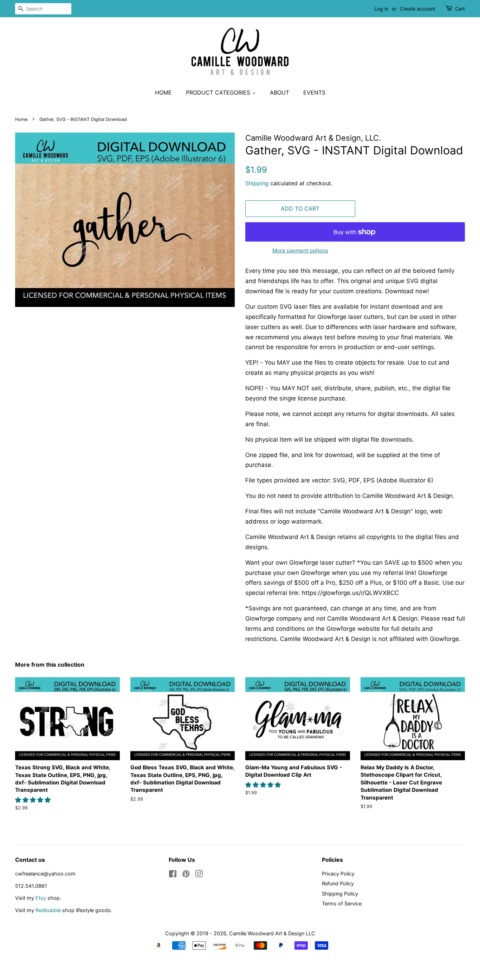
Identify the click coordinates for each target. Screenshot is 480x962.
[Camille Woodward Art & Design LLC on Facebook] (173, 875)
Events (314, 92)
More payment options (300, 250)
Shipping (256, 183)
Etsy (40, 898)
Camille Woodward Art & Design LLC (272, 933)
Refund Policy (338, 883)
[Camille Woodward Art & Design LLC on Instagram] (199, 875)
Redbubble (48, 910)
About (279, 92)
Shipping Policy (340, 894)
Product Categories (219, 92)
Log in (381, 9)
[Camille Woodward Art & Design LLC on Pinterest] (186, 875)
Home (163, 92)
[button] (33, 799)
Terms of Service (342, 903)
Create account (417, 9)
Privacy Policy (338, 874)
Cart (460, 9)
